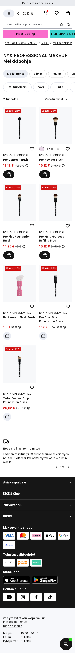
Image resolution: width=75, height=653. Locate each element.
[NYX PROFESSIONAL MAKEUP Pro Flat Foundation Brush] (19, 221)
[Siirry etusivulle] (25, 13)
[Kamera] (62, 24)
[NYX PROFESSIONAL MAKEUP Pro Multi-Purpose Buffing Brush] (55, 221)
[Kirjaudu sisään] (45, 13)
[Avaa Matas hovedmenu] (8, 13)
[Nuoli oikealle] (68, 467)
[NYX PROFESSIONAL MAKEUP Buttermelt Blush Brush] (19, 302)
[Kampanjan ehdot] (26, 165)
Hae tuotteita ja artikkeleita (25, 24)
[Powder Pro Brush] (41, 149)
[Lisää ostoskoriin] (8, 174)
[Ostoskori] (68, 13)
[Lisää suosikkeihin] (32, 149)
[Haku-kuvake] (68, 24)
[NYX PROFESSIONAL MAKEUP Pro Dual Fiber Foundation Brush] (55, 302)
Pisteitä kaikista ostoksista (37, 3)
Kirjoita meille (12, 626)
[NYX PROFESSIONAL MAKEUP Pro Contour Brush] (19, 142)
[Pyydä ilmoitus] (7, 336)
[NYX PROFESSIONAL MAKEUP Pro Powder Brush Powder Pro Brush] (55, 142)
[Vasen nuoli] (56, 467)
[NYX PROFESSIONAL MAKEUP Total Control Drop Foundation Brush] (19, 383)
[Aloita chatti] (66, 644)
